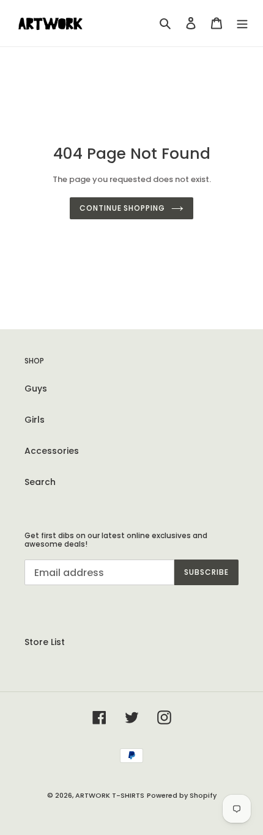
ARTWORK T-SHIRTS (109, 795)
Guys (35, 388)
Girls (34, 420)
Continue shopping (122, 208)
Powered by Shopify (182, 795)
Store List (44, 642)
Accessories (51, 451)
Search (40, 482)
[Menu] (242, 22)
